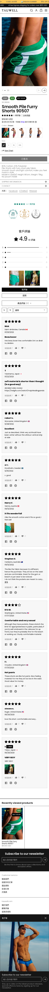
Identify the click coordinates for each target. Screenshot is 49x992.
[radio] (5, 133)
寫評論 (24, 289)
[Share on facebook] (6, 354)
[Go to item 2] (32, 278)
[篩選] (10, 310)
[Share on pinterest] (15, 353)
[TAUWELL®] (15, 10)
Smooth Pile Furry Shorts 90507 (12, 827)
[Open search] (4, 310)
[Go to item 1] (16, 278)
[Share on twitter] (10, 353)
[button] (31, 10)
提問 (24, 295)
